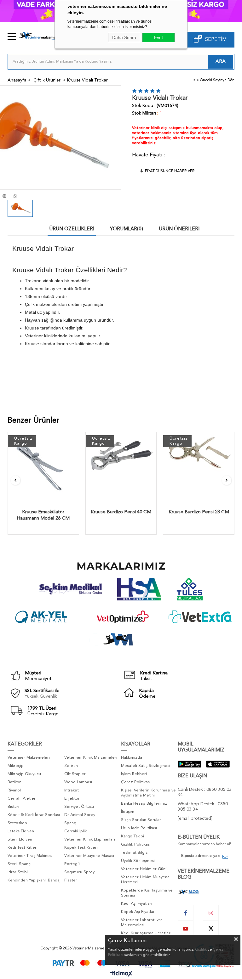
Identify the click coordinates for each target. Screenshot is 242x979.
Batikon (14, 782)
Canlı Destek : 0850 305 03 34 (205, 792)
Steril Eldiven (20, 839)
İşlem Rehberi (134, 774)
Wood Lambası (78, 782)
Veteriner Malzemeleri (29, 758)
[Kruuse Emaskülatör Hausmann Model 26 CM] (43, 467)
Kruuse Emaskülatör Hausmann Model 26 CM (43, 515)
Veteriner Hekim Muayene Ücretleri (145, 879)
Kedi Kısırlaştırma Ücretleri (146, 933)
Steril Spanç (19, 864)
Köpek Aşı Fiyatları (138, 912)
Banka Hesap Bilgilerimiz (144, 804)
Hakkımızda (131, 758)
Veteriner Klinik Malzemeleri (90, 758)
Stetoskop (17, 823)
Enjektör (72, 798)
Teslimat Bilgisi (134, 853)
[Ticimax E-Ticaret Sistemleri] (121, 974)
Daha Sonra (124, 37)
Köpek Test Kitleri (81, 848)
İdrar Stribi (18, 872)
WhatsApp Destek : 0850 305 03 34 (203, 807)
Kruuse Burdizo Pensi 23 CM (199, 512)
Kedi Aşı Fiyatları (136, 904)
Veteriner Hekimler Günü (144, 869)
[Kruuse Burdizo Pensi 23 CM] (198, 467)
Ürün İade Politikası (139, 828)
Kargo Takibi (132, 836)
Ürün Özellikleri (71, 229)
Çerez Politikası (136, 782)
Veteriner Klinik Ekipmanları (89, 839)
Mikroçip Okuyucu (24, 774)
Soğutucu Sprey (79, 872)
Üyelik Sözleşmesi (138, 861)
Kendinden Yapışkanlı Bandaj (34, 880)
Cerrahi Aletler (22, 798)
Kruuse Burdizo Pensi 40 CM (121, 512)
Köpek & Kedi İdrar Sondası (34, 815)
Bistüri (13, 807)
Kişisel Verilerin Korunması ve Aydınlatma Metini (148, 792)
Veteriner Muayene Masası (89, 856)
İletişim (127, 812)
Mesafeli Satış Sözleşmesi (145, 766)
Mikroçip (16, 766)
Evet (158, 37)
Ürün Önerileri (179, 229)
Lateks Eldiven (21, 831)
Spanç (70, 823)
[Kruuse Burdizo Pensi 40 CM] (121, 467)
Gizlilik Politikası (136, 844)
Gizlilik (201, 950)
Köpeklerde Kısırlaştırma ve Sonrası (147, 892)
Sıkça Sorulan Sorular (141, 820)
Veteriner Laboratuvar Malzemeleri (141, 922)
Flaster (70, 880)
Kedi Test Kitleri (22, 848)
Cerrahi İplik (75, 831)
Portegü (72, 864)
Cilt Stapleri (75, 774)
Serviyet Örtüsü (79, 807)
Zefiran (71, 766)
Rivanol (14, 790)
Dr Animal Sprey (79, 815)
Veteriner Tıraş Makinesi (30, 856)
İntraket (71, 790)
